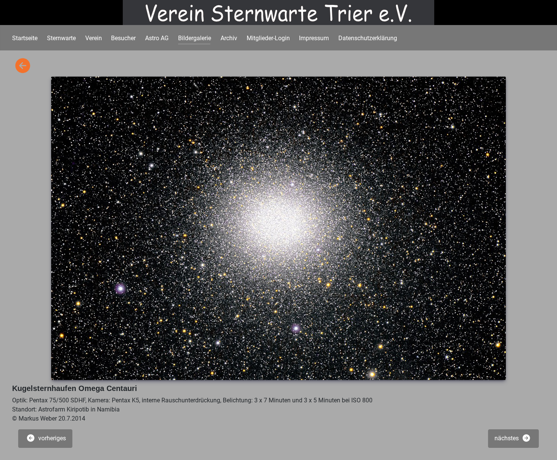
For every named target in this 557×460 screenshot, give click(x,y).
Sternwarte (61, 38)
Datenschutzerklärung (367, 38)
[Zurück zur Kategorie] (22, 66)
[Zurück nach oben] (544, 446)
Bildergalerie (194, 38)
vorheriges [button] (51, 438)
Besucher (123, 38)
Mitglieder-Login (268, 38)
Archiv (229, 38)
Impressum (314, 38)
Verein (93, 38)
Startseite (25, 38)
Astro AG (157, 38)
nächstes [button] (507, 438)
